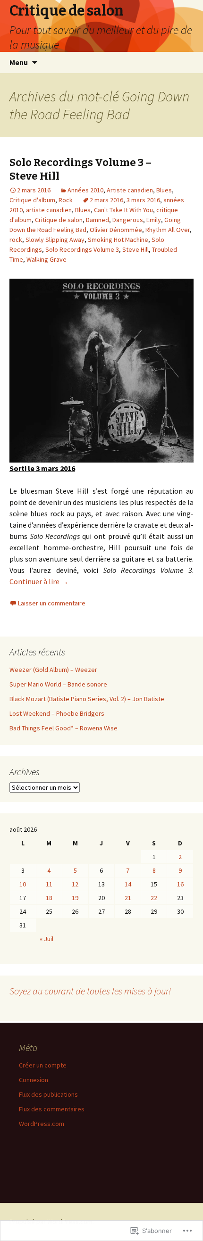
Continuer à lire (38, 581)
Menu (18, 62)
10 (22, 884)
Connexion (33, 1080)
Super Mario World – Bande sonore (58, 684)
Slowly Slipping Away (55, 239)
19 (75, 898)
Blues (164, 190)
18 (49, 898)
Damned (97, 219)
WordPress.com (41, 1123)
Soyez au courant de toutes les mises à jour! (90, 991)
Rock (66, 200)
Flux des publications (48, 1094)
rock (15, 239)
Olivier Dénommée (116, 229)
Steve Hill (135, 249)
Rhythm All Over (167, 229)
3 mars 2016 (143, 200)
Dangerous (127, 219)
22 (154, 898)
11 (49, 884)
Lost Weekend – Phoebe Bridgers (56, 713)
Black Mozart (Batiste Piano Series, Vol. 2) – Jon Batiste (86, 699)
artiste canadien (49, 210)
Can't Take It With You (123, 210)
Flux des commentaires (52, 1109)
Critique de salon (59, 219)
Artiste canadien (130, 190)
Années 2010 (85, 190)
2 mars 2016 (106, 200)
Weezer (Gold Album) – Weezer (53, 669)
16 (180, 884)
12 (75, 884)
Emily (153, 219)
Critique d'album (32, 200)
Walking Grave (46, 259)
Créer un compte (43, 1065)
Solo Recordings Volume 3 (82, 249)
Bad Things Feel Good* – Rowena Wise (63, 728)
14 (128, 884)
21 (128, 898)
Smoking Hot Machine (118, 239)
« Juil (46, 939)
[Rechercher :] (186, 62)
